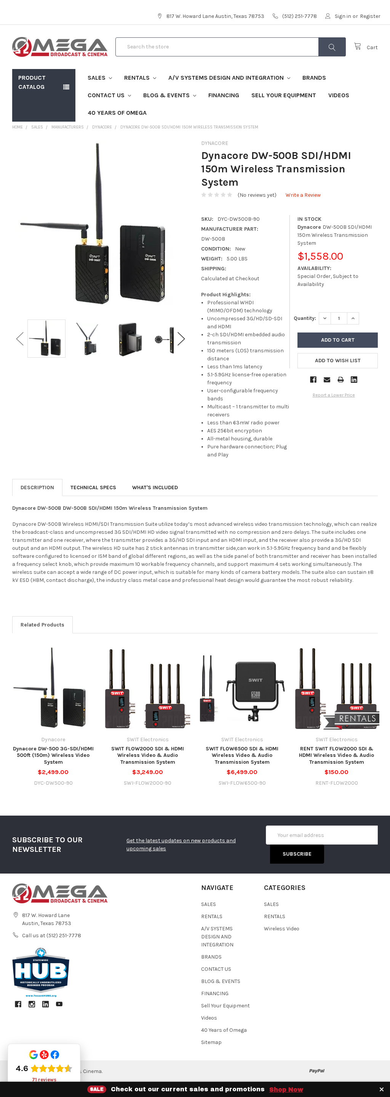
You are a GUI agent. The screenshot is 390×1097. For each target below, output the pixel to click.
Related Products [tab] (42, 625)
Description (37, 487)
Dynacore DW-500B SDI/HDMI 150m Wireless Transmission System (189, 127)
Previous (19, 338)
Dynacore (102, 127)
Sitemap (211, 1042)
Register (370, 16)
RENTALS (137, 77)
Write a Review (303, 195)
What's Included (155, 487)
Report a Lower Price (334, 395)
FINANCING (223, 95)
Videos (338, 95)
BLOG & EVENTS (167, 95)
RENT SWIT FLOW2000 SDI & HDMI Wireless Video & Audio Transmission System (336, 755)
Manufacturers (67, 127)
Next (181, 338)
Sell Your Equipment (283, 95)
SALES (97, 77)
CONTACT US (107, 95)
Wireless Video (281, 928)
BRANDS (314, 77)
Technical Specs (93, 487)
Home (17, 127)
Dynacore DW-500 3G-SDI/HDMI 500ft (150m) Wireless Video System (53, 755)
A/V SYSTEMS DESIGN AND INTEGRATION (226, 77)
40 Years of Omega (117, 112)
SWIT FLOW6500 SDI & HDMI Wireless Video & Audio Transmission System (242, 755)
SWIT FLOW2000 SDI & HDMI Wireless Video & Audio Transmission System (147, 755)
